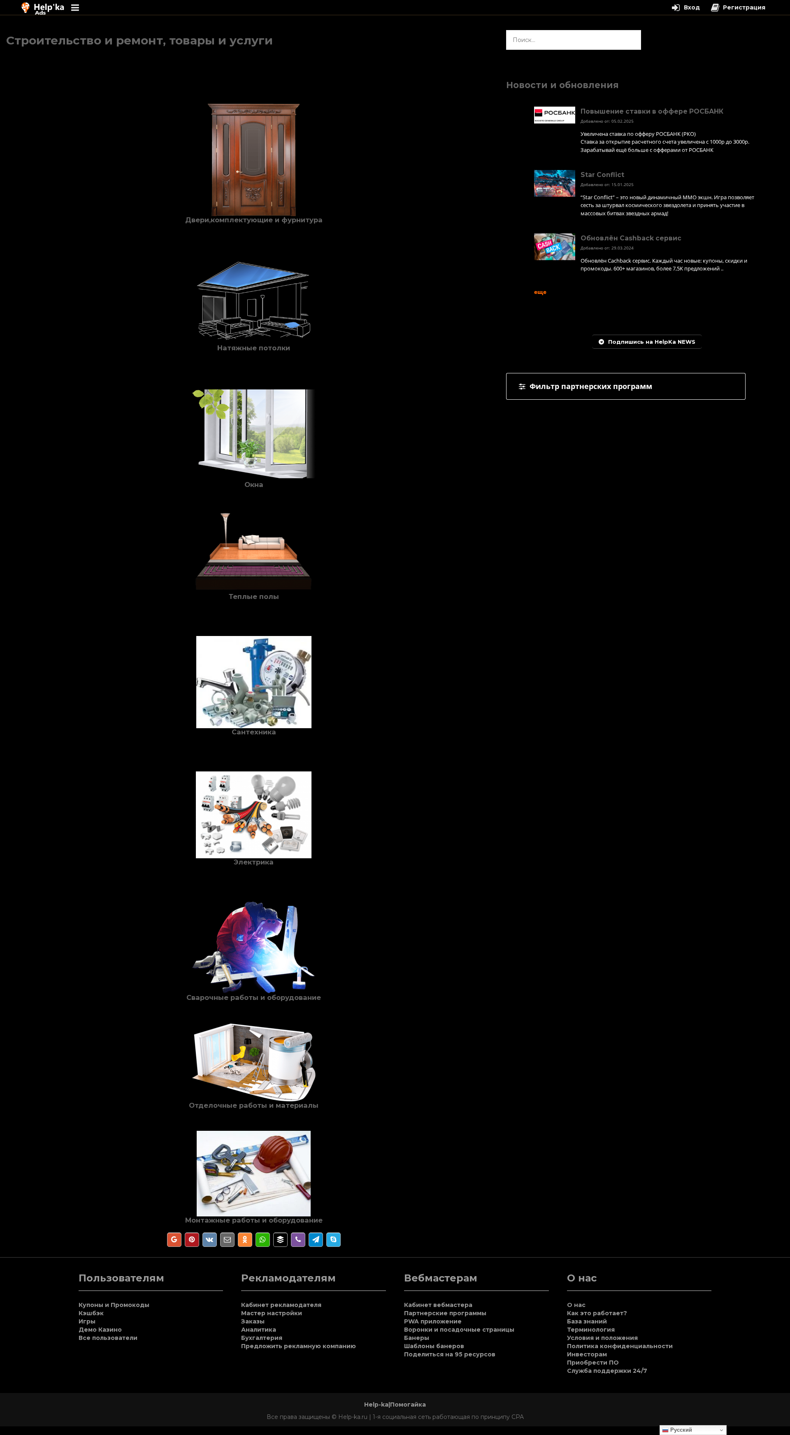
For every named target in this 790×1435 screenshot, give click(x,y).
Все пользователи (108, 1338)
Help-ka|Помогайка (395, 1404)
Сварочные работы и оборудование (253, 997)
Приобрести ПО (593, 1362)
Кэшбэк (91, 1313)
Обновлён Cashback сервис (631, 238)
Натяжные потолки (253, 348)
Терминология (591, 1329)
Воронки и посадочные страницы (459, 1329)
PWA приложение (433, 1321)
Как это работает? (597, 1313)
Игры (87, 1321)
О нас (576, 1305)
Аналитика (258, 1329)
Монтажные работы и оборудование (254, 1220)
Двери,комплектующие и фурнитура (254, 220)
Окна (253, 484)
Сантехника (254, 732)
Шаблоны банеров (434, 1346)
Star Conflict (602, 175)
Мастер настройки (271, 1313)
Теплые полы (254, 596)
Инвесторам (587, 1354)
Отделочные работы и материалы (253, 1105)
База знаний (587, 1321)
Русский (680, 1430)
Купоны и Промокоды (114, 1305)
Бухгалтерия (261, 1338)
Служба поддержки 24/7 (607, 1370)
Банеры (416, 1338)
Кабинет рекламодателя (281, 1305)
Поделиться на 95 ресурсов (449, 1354)
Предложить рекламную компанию (298, 1346)
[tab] (626, 386)
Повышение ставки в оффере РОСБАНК (652, 111)
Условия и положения (602, 1338)
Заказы (253, 1321)
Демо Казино (100, 1329)
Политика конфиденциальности (620, 1346)
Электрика (254, 862)
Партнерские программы (445, 1313)
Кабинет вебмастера (438, 1305)
